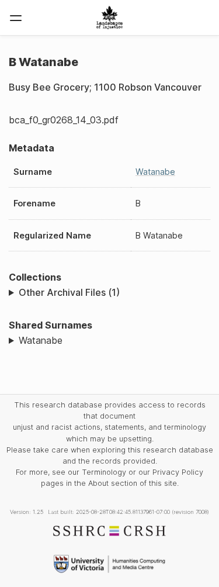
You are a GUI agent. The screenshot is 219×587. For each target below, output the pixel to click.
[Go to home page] (109, 17)
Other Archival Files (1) (69, 292)
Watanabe (155, 172)
